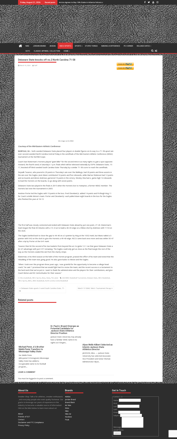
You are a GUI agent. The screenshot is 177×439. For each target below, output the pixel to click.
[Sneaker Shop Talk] (20, 45)
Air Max (68, 405)
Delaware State (92, 278)
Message (117, 427)
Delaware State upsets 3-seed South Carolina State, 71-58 (42, 289)
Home (66, 51)
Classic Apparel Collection (47, 51)
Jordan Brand (39, 46)
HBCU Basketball (104, 278)
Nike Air (68, 414)
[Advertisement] (29, 127)
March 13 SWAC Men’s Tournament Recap (94, 288)
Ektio (67, 408)
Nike (27, 46)
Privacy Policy (23, 425)
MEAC (30, 281)
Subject (116, 415)
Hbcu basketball (25, 278)
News (48, 278)
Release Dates (143, 46)
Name (116, 400)
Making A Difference (110, 46)
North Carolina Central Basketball (56, 281)
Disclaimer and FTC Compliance (31, 422)
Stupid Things (91, 46)
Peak (67, 419)
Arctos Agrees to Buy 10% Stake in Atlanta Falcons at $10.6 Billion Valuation (91, 2)
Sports (78, 46)
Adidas (53, 46)
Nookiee (68, 416)
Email (115, 412)
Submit (117, 433)
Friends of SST (24, 416)
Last (115, 406)
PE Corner (128, 46)
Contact (21, 419)
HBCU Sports (65, 46)
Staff (35, 65)
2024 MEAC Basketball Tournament (74, 278)
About (20, 413)
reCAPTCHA (118, 430)
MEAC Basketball (38, 281)
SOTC (28, 51)
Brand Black (70, 402)
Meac (44, 278)
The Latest (54, 278)
